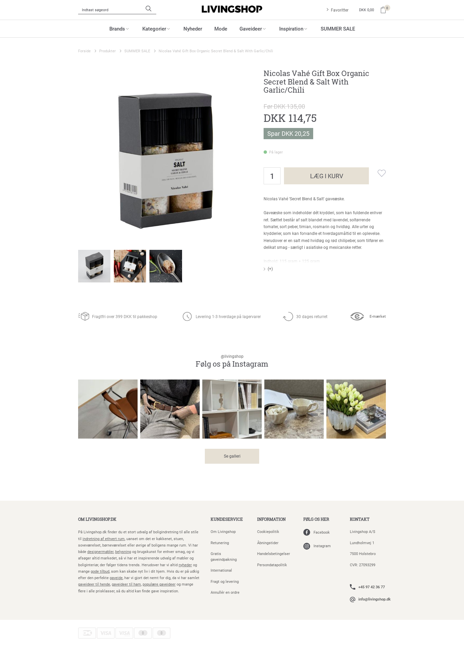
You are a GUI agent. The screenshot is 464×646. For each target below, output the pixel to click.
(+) (270, 268)
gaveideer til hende (94, 584)
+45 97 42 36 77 (371, 586)
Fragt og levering (225, 581)
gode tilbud (100, 571)
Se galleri (232, 456)
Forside (84, 50)
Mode (220, 28)
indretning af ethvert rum (104, 538)
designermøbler (100, 551)
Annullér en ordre (225, 592)
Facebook (322, 532)
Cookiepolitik (268, 531)
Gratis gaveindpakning (224, 556)
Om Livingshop (223, 531)
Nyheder (192, 28)
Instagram (322, 545)
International (221, 570)
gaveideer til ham (126, 584)
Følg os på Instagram (232, 361)
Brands (117, 28)
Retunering (220, 542)
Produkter (107, 50)
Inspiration (291, 28)
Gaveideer (250, 28)
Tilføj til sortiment (377, 173)
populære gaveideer (159, 584)
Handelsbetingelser (273, 553)
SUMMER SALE (338, 28)
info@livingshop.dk (374, 599)
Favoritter (340, 10)
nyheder (185, 564)
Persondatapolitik (272, 564)
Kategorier (154, 28)
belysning (123, 551)
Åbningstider (268, 542)
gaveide (116, 577)
